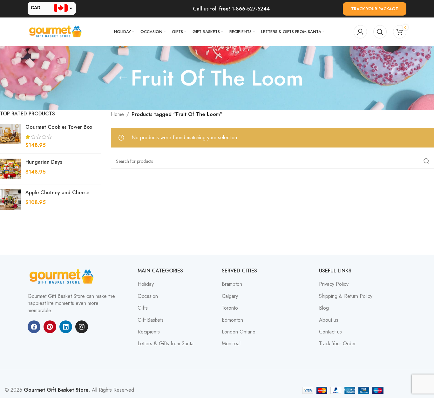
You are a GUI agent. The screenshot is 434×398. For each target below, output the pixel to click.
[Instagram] (81, 326)
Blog (324, 308)
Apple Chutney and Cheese (57, 192)
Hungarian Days (43, 162)
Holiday (146, 284)
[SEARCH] (426, 161)
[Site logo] (56, 31)
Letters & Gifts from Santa (165, 343)
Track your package (374, 9)
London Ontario (238, 331)
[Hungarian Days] (10, 169)
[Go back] (123, 78)
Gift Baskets (151, 320)
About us (328, 320)
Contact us (330, 331)
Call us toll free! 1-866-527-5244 (231, 9)
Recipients (149, 331)
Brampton (232, 284)
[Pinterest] (50, 326)
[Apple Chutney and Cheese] (10, 199)
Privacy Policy (334, 284)
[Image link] (63, 276)
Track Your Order (337, 343)
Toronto (230, 308)
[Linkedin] (65, 326)
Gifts (143, 308)
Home (117, 114)
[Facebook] (34, 326)
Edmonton (232, 320)
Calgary (230, 296)
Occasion (148, 296)
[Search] (380, 31)
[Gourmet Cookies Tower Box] (10, 136)
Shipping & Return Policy (345, 296)
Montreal (231, 343)
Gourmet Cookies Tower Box (58, 127)
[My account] (360, 31)
